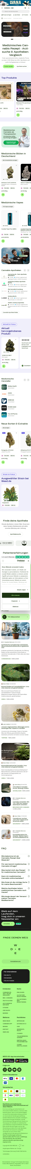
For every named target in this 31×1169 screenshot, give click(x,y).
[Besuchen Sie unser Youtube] (14, 1070)
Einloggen (20, 992)
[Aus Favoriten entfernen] (16, 165)
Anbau (3, 699)
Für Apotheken (9, 980)
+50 (19, 923)
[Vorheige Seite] (24, 270)
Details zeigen (21, 589)
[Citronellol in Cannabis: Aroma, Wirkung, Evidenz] (6, 788)
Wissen (5, 1026)
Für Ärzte (7, 975)
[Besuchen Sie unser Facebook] (10, 1070)
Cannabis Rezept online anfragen (11, 142)
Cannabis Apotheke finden (10, 312)
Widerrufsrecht (21, 1030)
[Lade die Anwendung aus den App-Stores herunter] (8, 1061)
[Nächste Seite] (28, 270)
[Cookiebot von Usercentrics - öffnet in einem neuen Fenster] (18, 561)
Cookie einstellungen (22, 1045)
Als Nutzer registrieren (21, 996)
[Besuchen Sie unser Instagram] (5, 1070)
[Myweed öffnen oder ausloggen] (28, 8)
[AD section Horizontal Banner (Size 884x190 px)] (15, 256)
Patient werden (8, 66)
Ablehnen (15, 606)
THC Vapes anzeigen (8, 206)
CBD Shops (6, 1010)
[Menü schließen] (2, 8)
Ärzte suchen (7, 1000)
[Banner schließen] (28, 560)
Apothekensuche (15, 534)
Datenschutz (21, 1023)
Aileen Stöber (6, 684)
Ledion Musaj (17, 784)
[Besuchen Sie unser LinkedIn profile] (19, 1070)
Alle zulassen (15, 595)
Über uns (6, 1032)
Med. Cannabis (7, 998)
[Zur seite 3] (15, 39)
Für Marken (8, 978)
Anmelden (6, 924)
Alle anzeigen (6, 427)
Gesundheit (17, 823)
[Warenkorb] (25, 8)
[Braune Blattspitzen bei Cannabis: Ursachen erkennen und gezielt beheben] (15, 751)
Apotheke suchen (22, 66)
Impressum (20, 1021)
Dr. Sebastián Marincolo (8, 642)
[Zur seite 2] (14, 39)
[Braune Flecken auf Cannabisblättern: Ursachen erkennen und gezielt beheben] (15, 672)
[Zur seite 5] (18, 39)
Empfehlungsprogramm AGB (22, 1041)
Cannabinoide (6, 658)
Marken (5, 1013)
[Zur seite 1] (12, 39)
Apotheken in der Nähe (7, 1004)
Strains (5, 1007)
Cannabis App (7, 1023)
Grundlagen (17, 791)
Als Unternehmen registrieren (22, 1001)
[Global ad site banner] (15, 3)
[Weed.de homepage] (9, 8)
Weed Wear (6, 1021)
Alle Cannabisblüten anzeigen (10, 160)
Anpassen (14, 601)
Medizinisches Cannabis (21, 807)
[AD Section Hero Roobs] (15, 29)
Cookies (19, 1033)
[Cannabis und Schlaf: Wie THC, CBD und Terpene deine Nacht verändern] (6, 804)
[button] (15, 18)
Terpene (4, 737)
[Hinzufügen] (3, 194)
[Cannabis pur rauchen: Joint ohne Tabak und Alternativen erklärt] (6, 820)
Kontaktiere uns (16, 961)
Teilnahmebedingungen (22, 1037)
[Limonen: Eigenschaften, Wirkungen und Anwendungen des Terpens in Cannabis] (15, 713)
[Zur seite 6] (19, 39)
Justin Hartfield (6, 724)
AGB (18, 1026)
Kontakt (6, 1029)
